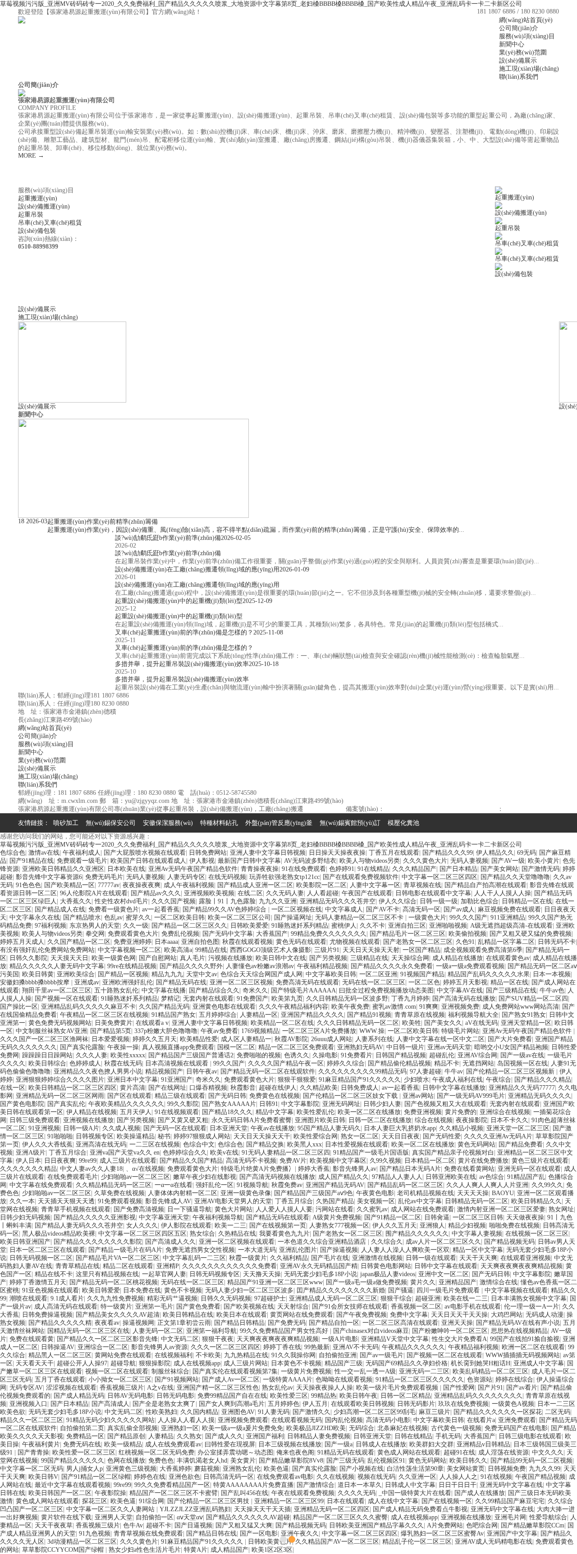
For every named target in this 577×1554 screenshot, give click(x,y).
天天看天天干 (35, 1363)
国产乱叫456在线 (244, 1493)
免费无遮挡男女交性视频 (200, 1249)
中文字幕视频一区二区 (129, 950)
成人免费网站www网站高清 (520, 1006)
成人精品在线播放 (457, 958)
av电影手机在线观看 (472, 1306)
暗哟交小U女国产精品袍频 (511, 1047)
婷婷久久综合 (346, 1063)
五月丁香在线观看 (60, 1379)
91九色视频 (94, 1533)
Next (555, 777)
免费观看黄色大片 (133, 933)
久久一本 (22, 1201)
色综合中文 (199, 1144)
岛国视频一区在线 (522, 1063)
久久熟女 (189, 1436)
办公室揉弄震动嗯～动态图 (235, 1452)
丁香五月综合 (68, 1152)
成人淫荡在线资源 (503, 1452)
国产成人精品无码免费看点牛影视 (420, 1509)
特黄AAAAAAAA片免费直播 (253, 1485)
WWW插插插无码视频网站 (522, 1355)
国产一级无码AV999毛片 (471, 1095)
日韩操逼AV (57, 1347)
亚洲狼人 (432, 1225)
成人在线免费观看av (173, 1444)
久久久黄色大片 (425, 860)
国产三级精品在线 (511, 990)
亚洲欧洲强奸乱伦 (127, 982)
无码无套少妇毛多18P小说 (320, 1274)
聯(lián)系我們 (37, 784)
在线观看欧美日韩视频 (362, 1403)
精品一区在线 (509, 982)
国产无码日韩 (227, 1095)
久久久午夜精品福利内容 (293, 1006)
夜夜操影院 (471, 1120)
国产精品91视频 (369, 1014)
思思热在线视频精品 (519, 1330)
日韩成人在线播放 (381, 1444)
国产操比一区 (19, 1006)
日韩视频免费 (507, 1468)
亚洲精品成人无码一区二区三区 (333, 1298)
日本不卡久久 (509, 1120)
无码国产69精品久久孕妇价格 (407, 1363)
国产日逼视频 (193, 1525)
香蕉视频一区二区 (416, 1306)
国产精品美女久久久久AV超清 (118, 1314)
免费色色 (161, 1460)
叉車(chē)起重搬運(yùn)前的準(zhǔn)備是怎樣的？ (184, 647)
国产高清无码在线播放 (463, 998)
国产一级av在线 (522, 1055)
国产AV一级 (508, 860)
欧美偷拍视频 (467, 933)
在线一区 (12, 1087)
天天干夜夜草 (54, 1525)
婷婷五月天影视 (465, 982)
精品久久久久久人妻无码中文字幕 (56, 966)
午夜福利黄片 (41, 1444)
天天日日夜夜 (401, 1136)
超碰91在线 (459, 1452)
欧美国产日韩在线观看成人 (148, 860)
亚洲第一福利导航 (211, 1330)
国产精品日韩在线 (211, 1533)
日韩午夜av (201, 1071)
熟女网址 (561, 1209)
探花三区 (94, 1501)
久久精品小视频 (461, 1128)
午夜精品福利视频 (473, 1347)
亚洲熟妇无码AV (360, 1047)
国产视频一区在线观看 (66, 998)
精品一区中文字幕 (478, 1249)
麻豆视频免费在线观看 (509, 909)
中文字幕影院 (300, 1104)
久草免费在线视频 (119, 1193)
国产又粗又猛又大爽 (243, 1525)
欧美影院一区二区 (321, 885)
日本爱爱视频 (110, 1039)
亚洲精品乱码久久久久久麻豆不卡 (88, 1006)
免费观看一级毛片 (82, 860)
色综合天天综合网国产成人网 (261, 974)
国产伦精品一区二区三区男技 (209, 1501)
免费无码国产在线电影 (516, 1428)
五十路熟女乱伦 (116, 990)
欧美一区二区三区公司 (239, 917)
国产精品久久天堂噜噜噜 (515, 877)
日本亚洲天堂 (228, 1128)
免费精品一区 (85, 1436)
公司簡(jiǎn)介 (37, 736)
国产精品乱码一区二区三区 (405, 1185)
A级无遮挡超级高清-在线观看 (511, 925)
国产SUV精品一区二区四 (533, 998)
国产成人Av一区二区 (231, 1379)
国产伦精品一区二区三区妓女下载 (351, 1095)
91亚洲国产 (176, 1079)
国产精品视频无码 (509, 1241)
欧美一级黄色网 (114, 958)
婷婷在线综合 (514, 1379)
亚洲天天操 (457, 1322)
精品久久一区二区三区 (31, 1420)
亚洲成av (86, 982)
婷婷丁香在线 (282, 1347)
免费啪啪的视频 (259, 1055)
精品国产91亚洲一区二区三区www (275, 1282)
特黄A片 (195, 1549)
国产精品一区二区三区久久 (189, 925)
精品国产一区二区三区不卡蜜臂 (173, 1493)
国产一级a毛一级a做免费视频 (366, 1282)
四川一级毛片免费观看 (449, 1290)
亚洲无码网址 (341, 1104)
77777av (108, 885)
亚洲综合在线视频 (505, 1112)
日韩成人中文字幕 (410, 1485)
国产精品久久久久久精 (60, 1322)
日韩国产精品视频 (401, 1055)
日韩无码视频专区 (214, 1274)
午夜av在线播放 (272, 1128)
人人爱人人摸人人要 (284, 1209)
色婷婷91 (341, 868)
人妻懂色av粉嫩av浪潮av (260, 966)
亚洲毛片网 (510, 1517)
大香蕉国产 (272, 933)
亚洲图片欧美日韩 (320, 1120)
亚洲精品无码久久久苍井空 (338, 901)
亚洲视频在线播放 (88, 1120)
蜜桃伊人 (344, 925)
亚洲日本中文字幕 (132, 1079)
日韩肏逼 (436, 1217)
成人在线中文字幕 (393, 1501)
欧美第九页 (287, 998)
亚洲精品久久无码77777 (522, 1087)
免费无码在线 (82, 1444)
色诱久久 (296, 1055)
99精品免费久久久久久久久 (328, 933)
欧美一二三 (230, 1225)
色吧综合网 (482, 1525)
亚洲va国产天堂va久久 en (125, 1152)
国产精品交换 (265, 1144)
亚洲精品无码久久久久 (539, 1095)
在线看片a (481, 1420)
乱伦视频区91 (386, 1460)
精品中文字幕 (274, 1112)
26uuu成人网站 (331, 1039)
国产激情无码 (540, 868)
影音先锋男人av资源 (159, 1347)
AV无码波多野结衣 (310, 860)
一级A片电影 (340, 1339)
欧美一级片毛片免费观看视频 (398, 1387)
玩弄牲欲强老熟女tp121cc (284, 877)
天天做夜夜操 (525, 1217)
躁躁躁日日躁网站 (47, 1055)
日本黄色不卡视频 (296, 1363)
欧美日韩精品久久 (536, 1201)
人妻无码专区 (186, 877)
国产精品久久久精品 (542, 1079)
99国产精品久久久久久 (72, 1460)
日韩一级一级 (439, 901)
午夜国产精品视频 (540, 1476)
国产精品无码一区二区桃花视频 (113, 1282)
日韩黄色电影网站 (386, 1266)
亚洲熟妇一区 (180, 1428)
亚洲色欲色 (184, 1476)
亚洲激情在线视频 (377, 1258)
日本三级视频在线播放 (289, 1444)
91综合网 (151, 1501)
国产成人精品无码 (79, 1395)
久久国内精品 (199, 1412)
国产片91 (490, 1387)
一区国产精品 (421, 950)
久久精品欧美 (319, 1087)
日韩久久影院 (28, 958)
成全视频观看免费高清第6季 (483, 950)
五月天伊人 (135, 1112)
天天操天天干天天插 (262, 1509)
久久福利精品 (289, 1258)
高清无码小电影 (388, 1420)
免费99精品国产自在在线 (232, 1395)
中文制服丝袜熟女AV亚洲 (51, 1031)
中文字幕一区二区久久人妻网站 (111, 1509)
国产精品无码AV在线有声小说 (518, 1322)
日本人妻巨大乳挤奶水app (400, 1128)
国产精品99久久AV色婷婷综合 (225, 909)
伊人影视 (202, 860)
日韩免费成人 (360, 1087)
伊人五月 (315, 1403)
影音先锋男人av (354, 1168)
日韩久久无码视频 (226, 1298)
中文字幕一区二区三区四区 (439, 877)
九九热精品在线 (246, 1355)
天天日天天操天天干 (262, 1136)
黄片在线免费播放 (483, 1160)
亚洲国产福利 (265, 1436)
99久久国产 (229, 1063)
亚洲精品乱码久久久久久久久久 (478, 1395)
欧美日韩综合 (47, 1063)
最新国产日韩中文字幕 (249, 860)
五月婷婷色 (283, 1403)
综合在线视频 (434, 1120)
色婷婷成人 (85, 1063)
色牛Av (133, 1525)
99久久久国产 (468, 917)
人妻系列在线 (374, 1039)
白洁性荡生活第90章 (415, 1468)
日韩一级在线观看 (431, 1258)
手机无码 (448, 1436)
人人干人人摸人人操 (502, 893)
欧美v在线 (224, 1152)
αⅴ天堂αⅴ (190, 1517)
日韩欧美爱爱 (249, 925)
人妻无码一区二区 (158, 1330)
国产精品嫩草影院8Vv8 (291, 1460)
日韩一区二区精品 (405, 1395)
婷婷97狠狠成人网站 (202, 1136)
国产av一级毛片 (381, 1355)
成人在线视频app (197, 1363)
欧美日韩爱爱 (101, 1290)
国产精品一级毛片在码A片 (125, 1249)
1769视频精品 (260, 1031)
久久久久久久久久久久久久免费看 (229, 1266)
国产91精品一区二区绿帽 (96, 1476)
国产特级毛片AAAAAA (303, 990)
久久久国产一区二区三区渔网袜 (44, 1039)
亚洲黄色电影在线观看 (224, 1006)
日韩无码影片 (416, 1403)
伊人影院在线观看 (186, 1225)
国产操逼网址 (293, 917)
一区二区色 (424, 982)
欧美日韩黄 (38, 974)
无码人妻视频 (469, 860)
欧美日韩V (43, 1476)
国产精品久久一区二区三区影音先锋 (107, 1339)
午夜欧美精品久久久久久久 (126, 1104)
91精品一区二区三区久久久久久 (420, 1379)
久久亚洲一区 (417, 1476)
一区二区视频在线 (296, 909)
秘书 (164, 1136)
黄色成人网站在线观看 (408, 1452)
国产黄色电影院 (22, 1104)
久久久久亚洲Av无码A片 (498, 1136)
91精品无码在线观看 (345, 1452)
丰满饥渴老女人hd (202, 1460)
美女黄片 (243, 1460)
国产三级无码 (345, 1460)
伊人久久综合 (398, 901)
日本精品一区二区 (429, 1160)
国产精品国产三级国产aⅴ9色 (313, 1193)
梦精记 (170, 998)
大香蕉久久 (76, 901)
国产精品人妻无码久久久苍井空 (79, 1225)
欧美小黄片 (543, 860)
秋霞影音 (243, 1087)
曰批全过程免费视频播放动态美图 (386, 990)
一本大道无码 (257, 1249)
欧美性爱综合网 (315, 1136)
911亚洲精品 (507, 917)
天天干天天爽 (478, 1258)
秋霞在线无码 (123, 1063)
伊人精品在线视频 (91, 1112)
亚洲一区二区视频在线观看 (237, 1241)
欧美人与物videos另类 (369, 860)
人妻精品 (161, 1436)
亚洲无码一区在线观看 (529, 1168)
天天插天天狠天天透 (66, 1201)
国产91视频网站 (177, 1379)
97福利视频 (50, 925)
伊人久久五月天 (394, 1225)
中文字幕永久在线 (34, 917)
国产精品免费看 (521, 1144)
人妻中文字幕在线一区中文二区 (440, 1039)
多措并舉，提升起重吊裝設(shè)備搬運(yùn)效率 (182, 679)
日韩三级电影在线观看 (530, 1436)
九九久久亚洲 (278, 901)
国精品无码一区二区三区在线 (88, 1330)
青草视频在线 (422, 885)
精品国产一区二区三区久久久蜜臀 (340, 1517)
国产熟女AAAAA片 (229, 1104)
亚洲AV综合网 (477, 1055)
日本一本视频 (552, 974)
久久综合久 (387, 1241)
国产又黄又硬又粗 (183, 1120)
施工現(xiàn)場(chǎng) (48, 317)
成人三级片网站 (246, 1363)
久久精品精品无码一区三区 (113, 1185)
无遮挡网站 (478, 1063)
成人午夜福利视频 (189, 885)
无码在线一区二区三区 (373, 982)
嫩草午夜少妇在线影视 (204, 1176)
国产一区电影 (259, 1533)
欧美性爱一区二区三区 (83, 1452)
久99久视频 (385, 1160)
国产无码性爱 (442, 1136)
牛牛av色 (552, 990)
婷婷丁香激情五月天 (37, 1282)
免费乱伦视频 (180, 933)
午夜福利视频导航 (217, 1217)
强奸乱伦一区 (215, 1185)
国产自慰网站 (158, 958)
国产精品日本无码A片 (410, 1168)
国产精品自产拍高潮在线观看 (485, 885)
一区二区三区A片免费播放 (319, 1031)
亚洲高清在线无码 (101, 1144)
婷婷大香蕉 (314, 1168)
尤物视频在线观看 (355, 941)
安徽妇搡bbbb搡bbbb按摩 (35, 982)
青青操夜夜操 (260, 868)
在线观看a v (152, 1022)
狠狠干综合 (396, 1298)
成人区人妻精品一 (246, 1039)
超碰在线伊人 (278, 1087)
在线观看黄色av (508, 958)
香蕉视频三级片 (122, 1387)
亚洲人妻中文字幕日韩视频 (268, 852)
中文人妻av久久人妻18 (91, 1168)
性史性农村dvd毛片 (121, 901)
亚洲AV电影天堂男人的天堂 (233, 1201)
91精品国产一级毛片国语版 (371, 1152)
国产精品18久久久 (227, 1112)
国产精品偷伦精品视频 (399, 1063)
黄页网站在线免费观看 (301, 1314)
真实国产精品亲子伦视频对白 (453, 1152)
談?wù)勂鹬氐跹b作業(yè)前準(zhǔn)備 (168, 553)
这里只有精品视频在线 (107, 1274)
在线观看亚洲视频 (525, 1258)
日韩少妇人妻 (382, 1104)
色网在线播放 (126, 1460)
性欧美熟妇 (161, 1412)
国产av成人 (459, 909)
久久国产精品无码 (164, 1006)
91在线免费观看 (304, 868)
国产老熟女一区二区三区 (418, 941)
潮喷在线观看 (28, 1298)
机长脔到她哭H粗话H (480, 1363)
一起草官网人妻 (164, 1274)
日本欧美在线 (126, 868)
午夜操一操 (123, 1047)
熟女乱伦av (277, 1387)
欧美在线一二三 (466, 1298)
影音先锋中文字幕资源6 (49, 877)
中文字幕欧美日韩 (331, 974)
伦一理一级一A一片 (531, 1306)
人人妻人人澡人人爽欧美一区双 (405, 1249)
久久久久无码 (357, 1493)
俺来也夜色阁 (295, 1452)
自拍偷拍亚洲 (338, 1355)
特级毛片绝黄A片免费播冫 (258, 1168)
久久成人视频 (121, 1128)
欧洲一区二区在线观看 (533, 1347)
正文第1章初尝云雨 (184, 1322)
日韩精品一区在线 (527, 901)
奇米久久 (255, 990)
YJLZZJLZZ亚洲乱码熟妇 (195, 1509)
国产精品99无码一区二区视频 (531, 1460)
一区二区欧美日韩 (179, 917)
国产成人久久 (224, 1436)
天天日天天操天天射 (371, 950)
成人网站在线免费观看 (422, 1209)
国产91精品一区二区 (392, 1217)
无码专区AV (26, 1387)
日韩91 (268, 1104)
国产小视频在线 (361, 1468)
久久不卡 (372, 925)
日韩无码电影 (175, 1395)
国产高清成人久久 (170, 1241)
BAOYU (503, 1193)
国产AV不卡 (382, 909)
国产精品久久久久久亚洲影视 (95, 1217)
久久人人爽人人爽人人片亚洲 (487, 1185)
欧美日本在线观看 (241, 1314)
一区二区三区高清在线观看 (400, 1322)
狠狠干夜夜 (218, 1339)
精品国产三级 (343, 1363)
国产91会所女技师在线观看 (350, 1306)
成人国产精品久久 (343, 1176)
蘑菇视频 (207, 1468)
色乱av (113, 917)
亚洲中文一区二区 (443, 1274)
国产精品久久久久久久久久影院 (98, 1241)
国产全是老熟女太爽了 (164, 1403)
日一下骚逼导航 (189, 1209)
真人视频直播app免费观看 (178, 1047)
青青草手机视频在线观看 (75, 1209)
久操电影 (325, 1055)
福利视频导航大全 (473, 1014)
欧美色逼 (276, 1468)
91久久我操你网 (293, 1355)
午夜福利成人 (82, 852)
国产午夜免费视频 (361, 1314)
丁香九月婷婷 (410, 998)
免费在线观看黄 (31, 1339)
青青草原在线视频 (419, 1014)
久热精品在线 (237, 1233)
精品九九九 (167, 974)
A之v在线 (160, 1387)
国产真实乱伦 (66, 1104)
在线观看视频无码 (296, 1420)
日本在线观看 (346, 1501)
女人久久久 (142, 1225)
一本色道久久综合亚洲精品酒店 (323, 1241)
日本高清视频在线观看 (177, 1063)
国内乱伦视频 (344, 1420)
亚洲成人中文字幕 (538, 1363)
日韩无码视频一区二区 (41, 1258)
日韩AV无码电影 (130, 1395)
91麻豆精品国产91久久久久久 (360, 1079)
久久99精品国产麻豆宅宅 (510, 1501)
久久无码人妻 (285, 893)
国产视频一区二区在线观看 (444, 1355)
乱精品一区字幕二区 (506, 941)
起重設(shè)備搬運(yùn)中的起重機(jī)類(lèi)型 (179, 616)
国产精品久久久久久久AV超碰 (248, 1517)
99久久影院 (183, 1104)
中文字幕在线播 (164, 990)
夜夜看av (107, 1322)
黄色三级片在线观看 (540, 1160)
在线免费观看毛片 (72, 1176)
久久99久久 (547, 1185)
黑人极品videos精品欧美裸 (58, 1233)
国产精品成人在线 (60, 909)
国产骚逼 (400, 1290)
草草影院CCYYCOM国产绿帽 (63, 1549)
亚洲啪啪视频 (448, 925)
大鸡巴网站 (506, 1314)
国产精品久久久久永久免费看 (392, 966)
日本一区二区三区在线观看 (47, 1249)
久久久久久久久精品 (28, 1168)
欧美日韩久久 (468, 1460)
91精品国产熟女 (173, 1014)
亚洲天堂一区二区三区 (518, 1128)
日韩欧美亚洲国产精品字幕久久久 (376, 1525)
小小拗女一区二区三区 (119, 1379)
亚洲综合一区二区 (103, 1347)
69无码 (526, 852)
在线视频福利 (173, 1355)
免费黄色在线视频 (274, 1095)
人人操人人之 (458, 1476)
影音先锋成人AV (168, 1201)
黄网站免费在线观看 (123, 1355)
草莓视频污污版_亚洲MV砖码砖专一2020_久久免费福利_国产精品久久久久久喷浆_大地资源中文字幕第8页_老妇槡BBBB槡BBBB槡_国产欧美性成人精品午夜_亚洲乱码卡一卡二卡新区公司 (261, 844)
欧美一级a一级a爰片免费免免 (242, 1428)
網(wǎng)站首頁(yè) (45, 728)
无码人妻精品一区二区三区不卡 (360, 917)
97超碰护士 (270, 1298)
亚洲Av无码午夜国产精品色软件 (193, 868)
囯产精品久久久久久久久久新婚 (341, 1290)
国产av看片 (521, 1387)
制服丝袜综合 (170, 1371)
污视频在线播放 (230, 958)
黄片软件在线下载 (66, 1517)
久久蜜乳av (372, 1209)
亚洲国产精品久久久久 (312, 1014)
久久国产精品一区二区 (78, 941)
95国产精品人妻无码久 (329, 1128)
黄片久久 (422, 1282)
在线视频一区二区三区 (536, 1233)
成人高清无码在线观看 (65, 1306)
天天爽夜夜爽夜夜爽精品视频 (522, 1266)
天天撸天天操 (262, 1274)
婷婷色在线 (149, 1476)
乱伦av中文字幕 (420, 1201)
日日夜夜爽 (60, 1160)
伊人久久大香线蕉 (47, 1144)
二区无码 (557, 1412)
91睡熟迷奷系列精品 (299, 925)
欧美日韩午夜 (358, 1395)
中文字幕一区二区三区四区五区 (142, 1233)
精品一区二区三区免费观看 (296, 1047)
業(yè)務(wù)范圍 (42, 760)
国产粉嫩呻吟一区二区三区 (450, 1330)
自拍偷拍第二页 (82, 1428)
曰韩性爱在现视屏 (230, 1444)
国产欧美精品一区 (69, 885)
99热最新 (317, 1347)
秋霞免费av (286, 1185)
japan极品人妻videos (387, 1274)
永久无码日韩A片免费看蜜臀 (251, 1120)
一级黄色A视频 (513, 1403)
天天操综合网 (410, 958)
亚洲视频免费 (460, 1006)
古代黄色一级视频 (456, 1428)
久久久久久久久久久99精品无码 (362, 1071)
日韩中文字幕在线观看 (445, 1266)
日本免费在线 (142, 1290)
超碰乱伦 (441, 1055)
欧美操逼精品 (136, 1136)
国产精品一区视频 (123, 974)
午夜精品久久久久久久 (413, 1347)
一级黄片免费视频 (306, 1371)
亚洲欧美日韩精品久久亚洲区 (63, 868)
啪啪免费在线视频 (514, 1225)
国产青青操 (33, 1452)
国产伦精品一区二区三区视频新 (511, 1071)
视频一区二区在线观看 (116, 1371)
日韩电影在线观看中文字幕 (433, 893)
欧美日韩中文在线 (281, 958)
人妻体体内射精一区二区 (182, 1193)
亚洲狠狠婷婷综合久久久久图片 (60, 1079)
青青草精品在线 (77, 1266)
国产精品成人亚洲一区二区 (255, 885)
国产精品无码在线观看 (277, 1217)
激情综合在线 (498, 1282)
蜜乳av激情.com (394, 1006)
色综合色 (12, 852)
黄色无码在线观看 (301, 941)
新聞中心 (30, 752)
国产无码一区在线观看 (174, 1128)
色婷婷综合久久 (185, 1152)
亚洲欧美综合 (76, 974)
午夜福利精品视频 (322, 966)
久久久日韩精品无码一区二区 (358, 1022)
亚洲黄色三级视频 (131, 1468)
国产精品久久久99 (447, 852)
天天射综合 (293, 1306)
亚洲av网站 (418, 1095)
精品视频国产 (164, 1071)
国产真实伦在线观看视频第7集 (235, 1371)
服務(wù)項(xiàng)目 (46, 744)
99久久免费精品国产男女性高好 (285, 1330)
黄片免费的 (460, 1112)
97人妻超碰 (425, 1071)
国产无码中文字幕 (227, 933)
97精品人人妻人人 (397, 1176)
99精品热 (323, 1395)
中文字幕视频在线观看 (516, 1290)
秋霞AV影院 (291, 1039)
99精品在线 (211, 950)
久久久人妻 (91, 1055)
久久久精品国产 (414, 868)
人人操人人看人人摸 (186, 1420)
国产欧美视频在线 (249, 1306)
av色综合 (491, 1176)
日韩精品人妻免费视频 (318, 1436)
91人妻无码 (273, 1412)
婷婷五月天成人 (22, 941)
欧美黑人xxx (304, 1144)
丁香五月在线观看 (394, 852)
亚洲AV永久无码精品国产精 (318, 1266)
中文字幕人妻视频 (477, 1233)
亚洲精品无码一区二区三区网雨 (60, 1095)
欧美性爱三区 (289, 1395)
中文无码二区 (180, 1339)
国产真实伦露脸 (82, 1047)
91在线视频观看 (177, 1112)
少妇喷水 (416, 1079)
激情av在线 (44, 852)
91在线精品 (373, 868)
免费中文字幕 (409, 1314)
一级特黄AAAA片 (287, 1379)
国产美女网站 (499, 868)
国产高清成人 (110, 1403)
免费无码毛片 (104, 877)
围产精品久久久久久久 (417, 1233)
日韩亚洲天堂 (372, 1436)
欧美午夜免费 (350, 1006)
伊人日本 (28, 1160)
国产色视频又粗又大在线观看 (445, 1104)
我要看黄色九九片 (284, 1233)
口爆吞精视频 (208, 1087)
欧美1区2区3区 (272, 1549)
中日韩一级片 (405, 1047)
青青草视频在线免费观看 (148, 1533)
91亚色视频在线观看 (50, 1290)
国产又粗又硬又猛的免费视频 (531, 933)
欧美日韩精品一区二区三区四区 (72, 1087)
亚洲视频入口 (28, 1403)
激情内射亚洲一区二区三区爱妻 (501, 1209)
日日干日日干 (457, 1485)
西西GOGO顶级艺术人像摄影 (270, 950)
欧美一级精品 (123, 1444)
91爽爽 (428, 1006)
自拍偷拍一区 (155, 1517)
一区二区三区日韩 (478, 1217)
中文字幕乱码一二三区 (194, 1258)
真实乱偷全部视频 (132, 1428)
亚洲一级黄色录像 (245, 1193)
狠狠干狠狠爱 (297, 1079)
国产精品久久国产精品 (191, 1160)
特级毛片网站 (460, 1031)
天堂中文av (201, 974)
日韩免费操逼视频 (47, 1314)
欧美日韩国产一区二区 (60, 1493)
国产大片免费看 (510, 1039)
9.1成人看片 (67, 1298)
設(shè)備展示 (37, 309)
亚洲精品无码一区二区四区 (332, 1509)
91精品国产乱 (526, 1176)
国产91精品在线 (31, 860)
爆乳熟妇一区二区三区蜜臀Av (442, 1533)
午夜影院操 (110, 1493)
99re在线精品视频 (131, 966)
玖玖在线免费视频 (463, 1403)
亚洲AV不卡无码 (356, 1347)
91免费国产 (252, 998)
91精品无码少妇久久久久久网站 (110, 1420)
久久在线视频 (335, 1476)
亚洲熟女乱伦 (242, 1468)
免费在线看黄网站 (469, 1168)
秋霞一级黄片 (248, 1258)
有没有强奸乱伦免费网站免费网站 (47, 950)
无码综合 (361, 1428)
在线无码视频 (227, 877)
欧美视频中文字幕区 (338, 1160)
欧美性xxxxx (127, 1055)
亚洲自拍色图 (200, 941)
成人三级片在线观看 (128, 1160)
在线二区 (250, 893)
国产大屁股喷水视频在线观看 (145, 852)
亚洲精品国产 (457, 1282)
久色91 (465, 941)
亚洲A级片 (31, 1152)
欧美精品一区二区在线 (282, 1022)
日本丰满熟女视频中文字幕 (529, 1298)
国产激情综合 (315, 1485)
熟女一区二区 (360, 1136)
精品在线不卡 (54, 1274)
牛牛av (453, 1071)
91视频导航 (252, 1185)
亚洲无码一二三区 (424, 1371)
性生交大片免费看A (459, 1339)
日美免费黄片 (114, 1022)
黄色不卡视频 (183, 1290)
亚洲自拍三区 (407, 925)
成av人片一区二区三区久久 (443, 1241)
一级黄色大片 (427, 917)
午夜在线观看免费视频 (302, 1493)
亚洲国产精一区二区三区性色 (218, 1387)
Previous (22, 777)
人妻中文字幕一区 (375, 885)
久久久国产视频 (173, 901)
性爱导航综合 (548, 1517)
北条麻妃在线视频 (402, 1428)
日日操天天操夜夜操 (337, 852)
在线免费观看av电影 (285, 1476)
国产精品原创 (126, 1436)
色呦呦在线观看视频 (344, 1379)
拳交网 (95, 933)
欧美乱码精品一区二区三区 (490, 1371)
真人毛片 (192, 958)
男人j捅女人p (84, 1468)
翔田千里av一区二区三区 (56, 990)
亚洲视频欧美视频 (209, 893)
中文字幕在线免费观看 (41, 1185)
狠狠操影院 (154, 1363)
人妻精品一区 (259, 1014)
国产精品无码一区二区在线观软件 (267, 1071)
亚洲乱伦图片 (298, 1249)
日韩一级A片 (81, 1128)
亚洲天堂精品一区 (526, 1022)
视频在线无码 (376, 1476)
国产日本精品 (458, 868)
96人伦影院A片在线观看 (94, 893)
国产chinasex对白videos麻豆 (371, 1330)
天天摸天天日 (69, 958)
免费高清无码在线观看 (307, 982)
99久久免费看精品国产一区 (172, 1485)
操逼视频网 (138, 1322)
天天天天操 (473, 1193)
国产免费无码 (287, 1322)
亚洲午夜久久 (300, 1533)
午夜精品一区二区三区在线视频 (104, 1014)
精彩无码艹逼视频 (172, 1298)
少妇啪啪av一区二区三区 (135, 1176)
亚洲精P (167, 1266)
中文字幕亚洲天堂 (164, 1217)
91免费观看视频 (120, 1201)
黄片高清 (132, 1087)
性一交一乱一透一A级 (365, 1371)
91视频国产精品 (422, 974)
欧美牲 (411, 1022)
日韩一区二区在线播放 (380, 1120)
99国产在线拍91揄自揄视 (524, 1339)
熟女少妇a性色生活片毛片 (145, 1549)
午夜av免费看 (219, 1031)
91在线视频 (496, 1476)
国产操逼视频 (339, 1249)
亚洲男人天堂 (114, 1517)
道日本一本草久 (360, 1485)
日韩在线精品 (413, 1436)
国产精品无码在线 (181, 982)
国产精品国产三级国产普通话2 (191, 1055)
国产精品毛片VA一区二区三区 (118, 1258)
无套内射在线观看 (208, 998)
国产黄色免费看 (198, 1306)
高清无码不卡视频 (251, 1160)
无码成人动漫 (544, 1314)
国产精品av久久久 (156, 893)
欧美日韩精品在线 (188, 1314)
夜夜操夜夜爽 (141, 885)
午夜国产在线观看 (367, 893)
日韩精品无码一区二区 (476, 1201)
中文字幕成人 (344, 909)
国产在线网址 (167, 1087)
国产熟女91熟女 (524, 1014)
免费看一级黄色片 (113, 909)
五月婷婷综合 (218, 1014)
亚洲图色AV (238, 1412)
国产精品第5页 (110, 1031)
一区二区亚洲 (378, 974)
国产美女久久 (443, 1022)
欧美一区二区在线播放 (369, 1112)
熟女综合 (202, 1233)
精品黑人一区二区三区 (60, 1355)
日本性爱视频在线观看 (356, 1144)
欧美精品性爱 (199, 1039)
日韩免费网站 (208, 852)
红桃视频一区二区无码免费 (156, 1452)
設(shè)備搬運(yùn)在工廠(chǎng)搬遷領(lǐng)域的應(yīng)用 (197, 584)
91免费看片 (356, 1055)
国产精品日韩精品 (239, 1322)
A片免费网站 (445, 1525)
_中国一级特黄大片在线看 (415, 1493)
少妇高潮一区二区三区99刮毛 (375, 1412)
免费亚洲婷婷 (132, 941)
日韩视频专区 (95, 1136)
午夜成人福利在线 (457, 1079)
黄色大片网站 (233, 1209)
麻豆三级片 (434, 1412)
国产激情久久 (311, 1412)
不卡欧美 (208, 1355)
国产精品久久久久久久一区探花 (497, 1412)
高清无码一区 (421, 909)
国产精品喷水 (82, 917)
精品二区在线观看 (128, 1266)
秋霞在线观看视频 (247, 941)
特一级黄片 (116, 1306)
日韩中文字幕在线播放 (453, 1087)
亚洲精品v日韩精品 (483, 1444)
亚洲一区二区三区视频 (241, 982)
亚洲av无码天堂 (449, 1047)
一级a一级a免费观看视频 (470, 966)
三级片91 (326, 950)
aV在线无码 (481, 1022)
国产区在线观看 (129, 1095)
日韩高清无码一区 (228, 1476)
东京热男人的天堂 (94, 925)
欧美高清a (178, 950)
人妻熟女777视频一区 (339, 1225)
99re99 (87, 1160)
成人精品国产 (229, 1549)
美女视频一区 (376, 1201)
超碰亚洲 (427, 1298)
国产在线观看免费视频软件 (360, 877)
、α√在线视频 (145, 1168)
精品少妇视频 (467, 1225)
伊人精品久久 (495, 852)
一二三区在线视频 (154, 1144)
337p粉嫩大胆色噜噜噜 (165, 1031)
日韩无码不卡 (557, 941)
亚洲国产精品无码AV (335, 1185)
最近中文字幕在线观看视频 (72, 1485)
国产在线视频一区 (446, 1501)
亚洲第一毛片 (154, 1306)
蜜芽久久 (138, 917)
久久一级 (135, 925)
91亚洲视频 (44, 1128)
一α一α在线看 (173, 1185)
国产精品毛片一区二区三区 (407, 933)
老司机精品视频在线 (425, 1193)
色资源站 (479, 1379)
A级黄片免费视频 (336, 1217)
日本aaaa (166, 941)
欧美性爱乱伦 (315, 1112)
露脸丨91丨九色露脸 (227, 901)
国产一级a (339, 1444)
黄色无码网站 (476, 1144)
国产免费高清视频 (139, 1209)
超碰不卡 (158, 1525)
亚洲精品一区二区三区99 (289, 1501)
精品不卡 (446, 1063)
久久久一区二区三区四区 (225, 1347)
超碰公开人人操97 (82, 1363)
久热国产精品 (335, 1201)
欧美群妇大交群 (431, 1444)
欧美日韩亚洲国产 (25, 1241)
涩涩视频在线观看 (71, 1387)
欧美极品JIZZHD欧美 (316, 1428)
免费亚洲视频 (423, 1112)
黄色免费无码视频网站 (60, 1022)
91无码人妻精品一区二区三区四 (286, 1152)
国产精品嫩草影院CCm (532, 1525)
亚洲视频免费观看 (243, 1420)
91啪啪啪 (60, 1136)
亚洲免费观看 (517, 1420)
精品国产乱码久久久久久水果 (489, 974)
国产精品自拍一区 (334, 1322)
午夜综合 (498, 1079)
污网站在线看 (334, 1209)
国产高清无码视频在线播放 (277, 1176)
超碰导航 (123, 1363)
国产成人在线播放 (479, 1493)
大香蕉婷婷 (175, 1468)
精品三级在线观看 (180, 1095)
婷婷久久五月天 (155, 1039)
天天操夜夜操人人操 (324, 1387)
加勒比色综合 (480, 901)
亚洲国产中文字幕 (512, 1533)
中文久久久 (547, 1452)
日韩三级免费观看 (34, 1120)
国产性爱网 (459, 1387)
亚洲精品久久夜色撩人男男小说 (98, 1071)
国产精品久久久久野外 (191, 966)
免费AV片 (293, 1160)
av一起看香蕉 (160, 909)
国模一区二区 (236, 1047)
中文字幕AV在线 (460, 990)
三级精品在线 (369, 958)
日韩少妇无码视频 (25, 1217)
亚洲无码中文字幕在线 (511, 1485)
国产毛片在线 (330, 1258)
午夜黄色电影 (375, 1193)
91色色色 (28, 885)
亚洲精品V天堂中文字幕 (395, 1339)
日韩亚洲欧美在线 (451, 1176)
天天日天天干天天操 (459, 1314)
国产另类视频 (328, 958)
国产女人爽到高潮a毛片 (232, 1403)
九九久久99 (544, 1468)
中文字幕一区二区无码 (31, 1468)
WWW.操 (372, 1031)
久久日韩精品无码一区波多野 (347, 998)
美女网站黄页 (466, 1468)
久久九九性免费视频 (115, 1298)
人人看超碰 (323, 893)
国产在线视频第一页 (277, 1225)
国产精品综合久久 (214, 990)
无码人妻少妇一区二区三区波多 (249, 1290)
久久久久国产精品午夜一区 (286, 1063)
